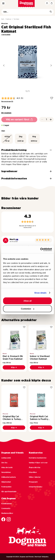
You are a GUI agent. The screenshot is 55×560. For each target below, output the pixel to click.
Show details (40, 293)
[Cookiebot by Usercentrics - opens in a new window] (40, 249)
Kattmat (8, 19)
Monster (4, 23)
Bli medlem (6, 113)
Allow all (27, 301)
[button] (3, 65)
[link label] (27, 3)
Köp (13, 367)
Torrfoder (16, 19)
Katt (2, 19)
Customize (26, 309)
